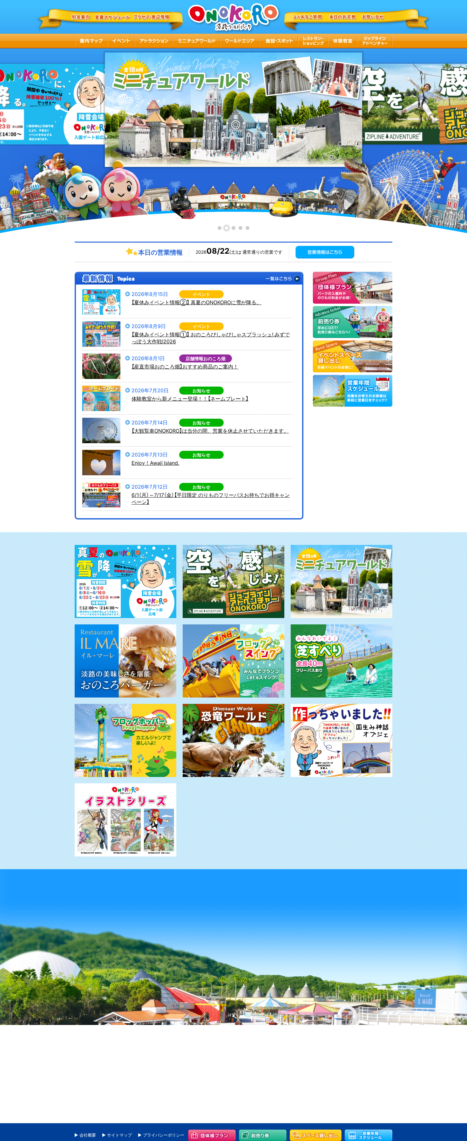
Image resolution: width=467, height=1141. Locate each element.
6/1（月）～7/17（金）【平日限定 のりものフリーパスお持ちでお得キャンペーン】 (211, 498)
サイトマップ (119, 1135)
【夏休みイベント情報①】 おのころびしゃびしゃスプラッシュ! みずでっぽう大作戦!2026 (211, 338)
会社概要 (87, 1135)
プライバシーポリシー (163, 1135)
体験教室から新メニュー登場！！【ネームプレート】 (190, 398)
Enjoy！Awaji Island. (155, 462)
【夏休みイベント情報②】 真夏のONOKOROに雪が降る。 (196, 302)
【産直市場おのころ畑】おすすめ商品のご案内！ (185, 366)
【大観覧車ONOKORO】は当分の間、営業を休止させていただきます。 (210, 430)
